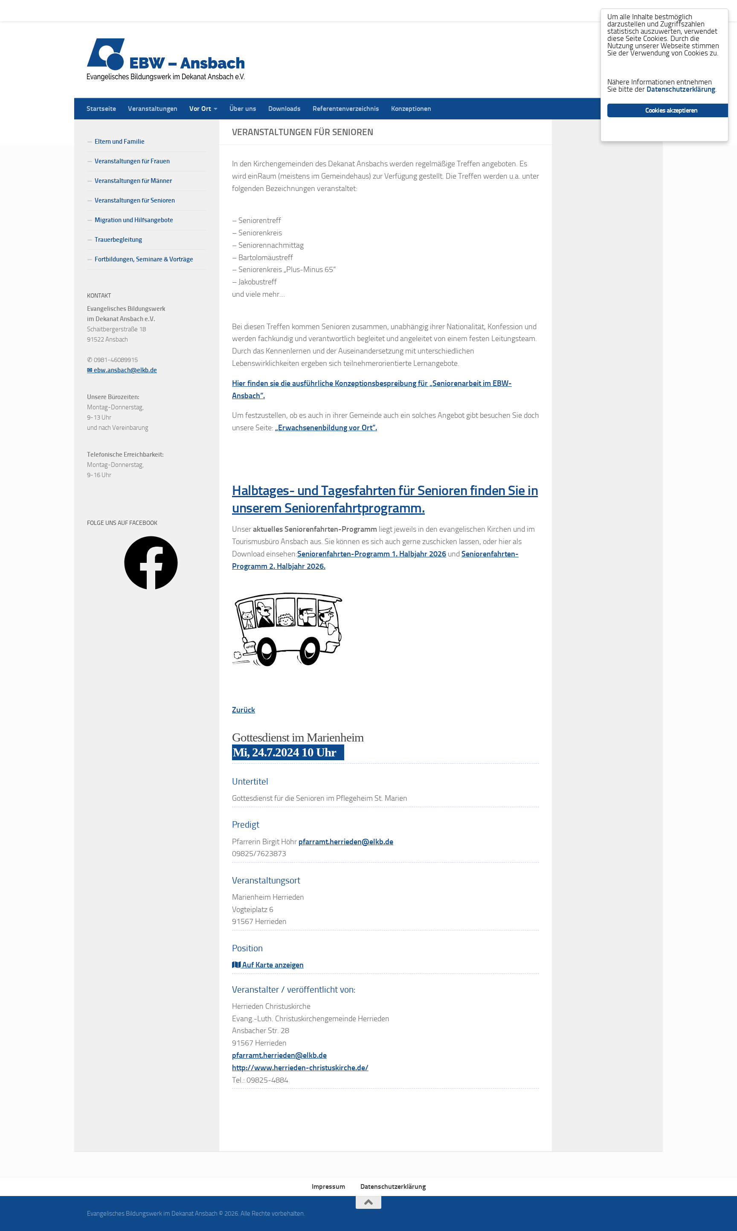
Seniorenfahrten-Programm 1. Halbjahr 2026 (371, 554)
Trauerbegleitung (118, 239)
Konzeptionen (405, 10)
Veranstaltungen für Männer (133, 181)
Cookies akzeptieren (671, 110)
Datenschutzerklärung (393, 1186)
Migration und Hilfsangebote (134, 220)
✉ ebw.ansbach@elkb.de (122, 370)
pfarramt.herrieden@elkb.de (346, 841)
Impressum (328, 1186)
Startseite (95, 10)
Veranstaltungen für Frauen (132, 161)
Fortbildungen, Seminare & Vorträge (144, 259)
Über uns (236, 10)
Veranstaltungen (146, 10)
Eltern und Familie (120, 141)
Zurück (243, 710)
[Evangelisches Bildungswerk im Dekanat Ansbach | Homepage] (165, 59)
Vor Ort (194, 10)
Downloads (278, 10)
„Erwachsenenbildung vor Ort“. (326, 427)
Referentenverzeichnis (339, 10)
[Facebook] (151, 593)
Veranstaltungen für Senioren (135, 200)
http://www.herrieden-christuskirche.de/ (300, 1067)
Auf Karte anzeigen (272, 965)
